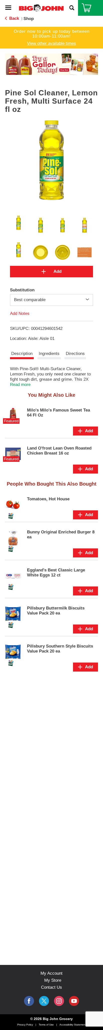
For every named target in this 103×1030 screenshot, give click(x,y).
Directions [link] (75, 353)
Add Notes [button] (20, 313)
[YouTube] (59, 1001)
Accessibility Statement (73, 1024)
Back (13, 18)
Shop (29, 18)
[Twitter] (44, 1001)
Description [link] (21, 353)
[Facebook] (29, 1001)
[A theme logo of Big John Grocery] (41, 7)
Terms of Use (46, 1024)
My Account (51, 973)
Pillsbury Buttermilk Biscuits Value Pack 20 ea (55, 610)
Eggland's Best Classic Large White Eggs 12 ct (56, 572)
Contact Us (51, 987)
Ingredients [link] (49, 353)
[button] (51, 64)
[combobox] (51, 299)
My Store (52, 980)
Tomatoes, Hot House (48, 499)
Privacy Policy (25, 1024)
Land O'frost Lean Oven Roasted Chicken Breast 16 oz (59, 451)
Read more (20, 384)
